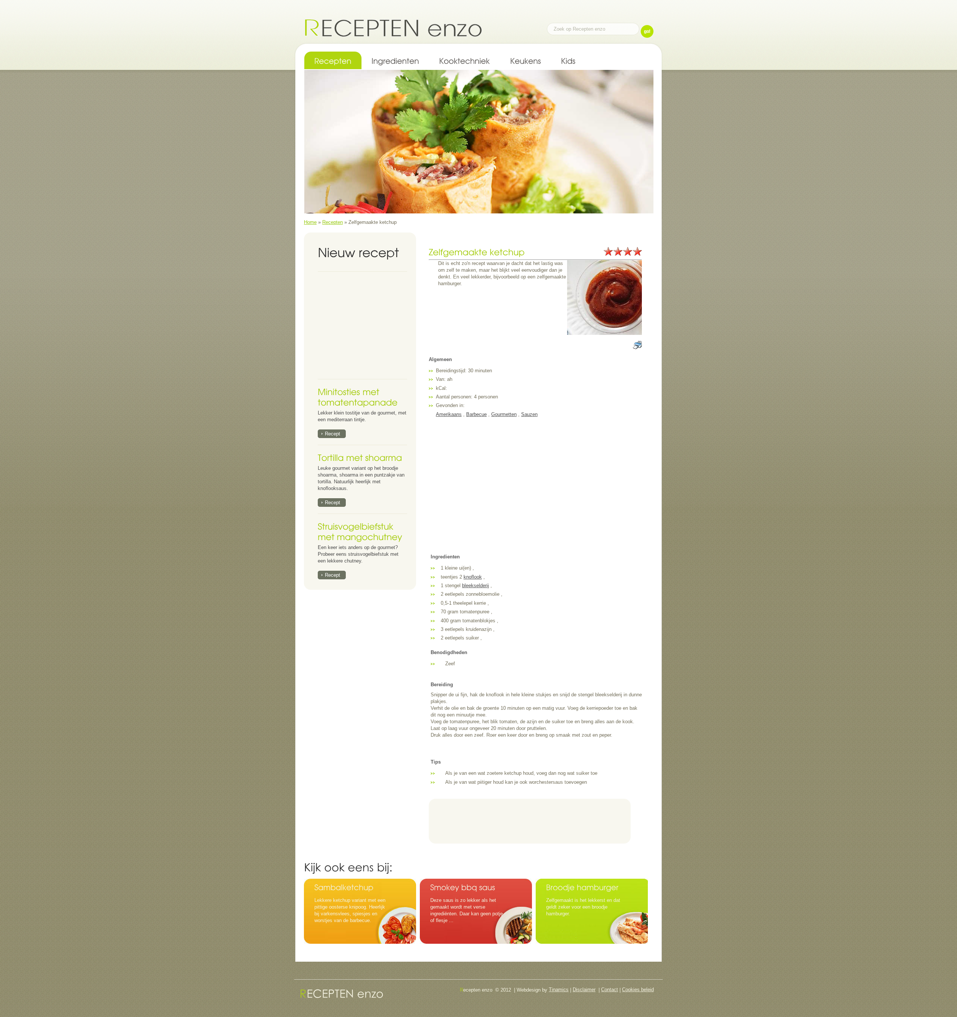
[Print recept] (637, 343)
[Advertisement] (364, 325)
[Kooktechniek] (464, 60)
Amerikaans (449, 414)
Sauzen (529, 414)
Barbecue (476, 414)
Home (310, 222)
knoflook (473, 577)
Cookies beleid (638, 989)
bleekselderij (475, 585)
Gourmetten (504, 414)
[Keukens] (525, 60)
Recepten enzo (393, 27)
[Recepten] (332, 60)
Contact (609, 989)
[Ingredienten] (395, 60)
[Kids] (568, 60)
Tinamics (559, 989)
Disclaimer (584, 989)
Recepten (332, 222)
